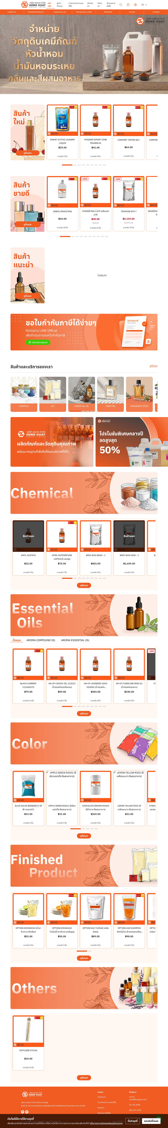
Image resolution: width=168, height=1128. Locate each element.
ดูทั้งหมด (154, 366)
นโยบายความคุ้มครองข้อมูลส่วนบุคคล (106, 1123)
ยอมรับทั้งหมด (151, 1121)
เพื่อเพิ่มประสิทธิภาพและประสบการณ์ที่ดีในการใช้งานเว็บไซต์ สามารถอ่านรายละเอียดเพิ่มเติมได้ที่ (65, 1123)
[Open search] (120, 4)
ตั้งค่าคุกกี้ (133, 1121)
